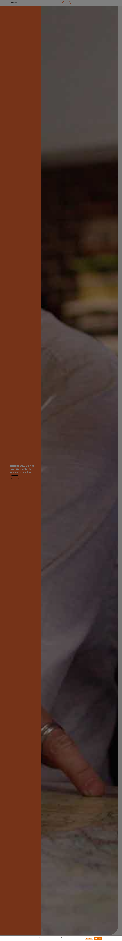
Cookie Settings (89, 938)
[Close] (120, 938)
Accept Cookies (98, 938)
